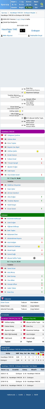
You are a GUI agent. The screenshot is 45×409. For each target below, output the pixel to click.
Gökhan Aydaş (9, 322)
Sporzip (5, 5)
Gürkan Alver (12, 139)
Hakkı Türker (30, 121)
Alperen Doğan (12, 167)
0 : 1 (24, 377)
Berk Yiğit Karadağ (11, 334)
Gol (36, 7)
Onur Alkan (29, 103)
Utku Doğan (15, 114)
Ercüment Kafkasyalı (14, 218)
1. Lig (21, 2)
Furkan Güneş (9, 326)
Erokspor (36, 30)
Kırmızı (28, 2)
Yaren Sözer (11, 268)
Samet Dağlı (30, 105)
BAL (36, 4)
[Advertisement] (22, 62)
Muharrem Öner (12, 234)
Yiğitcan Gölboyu (13, 226)
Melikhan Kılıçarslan (14, 185)
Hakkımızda (11, 395)
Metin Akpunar (7, 35)
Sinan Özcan (5, 302)
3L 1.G (14, 4)
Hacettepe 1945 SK (9, 30)
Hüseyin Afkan (31, 99)
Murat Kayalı (30, 122)
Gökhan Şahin (14, 111)
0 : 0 (24, 381)
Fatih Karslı (11, 171)
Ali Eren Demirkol (13, 193)
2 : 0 (24, 373)
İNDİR (36, 395)
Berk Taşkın (11, 230)
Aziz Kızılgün (30, 101)
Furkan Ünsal (15, 97)
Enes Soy (29, 88)
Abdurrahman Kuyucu (33, 90)
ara (42, 6)
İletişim (28, 395)
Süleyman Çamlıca (14, 135)
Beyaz (36, 2)
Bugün (21, 7)
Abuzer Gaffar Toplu (36, 118)
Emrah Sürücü (12, 155)
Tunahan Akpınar (13, 95)
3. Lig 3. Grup (20, 19)
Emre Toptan (12, 143)
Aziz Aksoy (11, 272)
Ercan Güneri (14, 107)
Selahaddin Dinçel (36, 35)
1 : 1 (24, 385)
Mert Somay (30, 124)
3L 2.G (21, 4)
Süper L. (14, 2)
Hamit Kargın (12, 205)
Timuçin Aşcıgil (14, 115)
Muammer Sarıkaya (32, 92)
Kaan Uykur (11, 189)
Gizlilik (20, 395)
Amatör (14, 7)
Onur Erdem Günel (13, 108)
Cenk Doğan (11, 222)
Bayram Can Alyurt (13, 147)
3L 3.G (29, 4)
